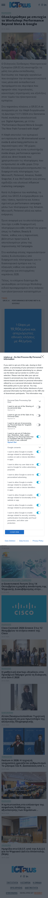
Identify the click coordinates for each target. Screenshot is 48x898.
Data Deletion (10, 541)
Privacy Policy (38, 541)
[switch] (38, 407)
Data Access (24, 541)
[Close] (43, 357)
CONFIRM (14, 532)
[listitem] (24, 401)
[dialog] (24, 449)
